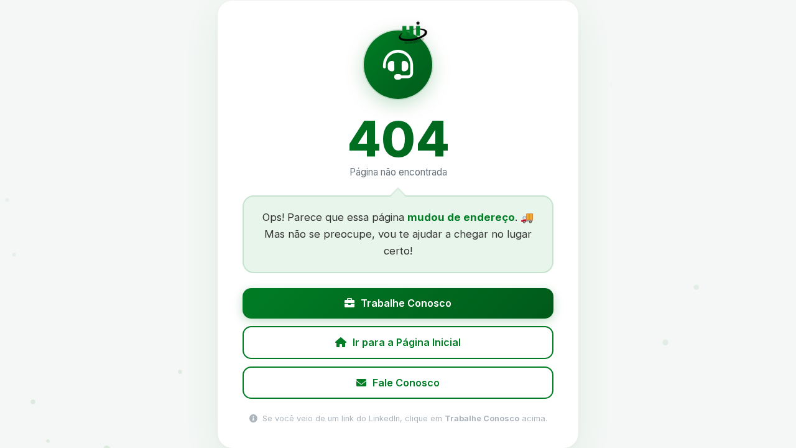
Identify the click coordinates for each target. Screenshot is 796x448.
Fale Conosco (406, 382)
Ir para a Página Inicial (407, 341)
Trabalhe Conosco (406, 303)
